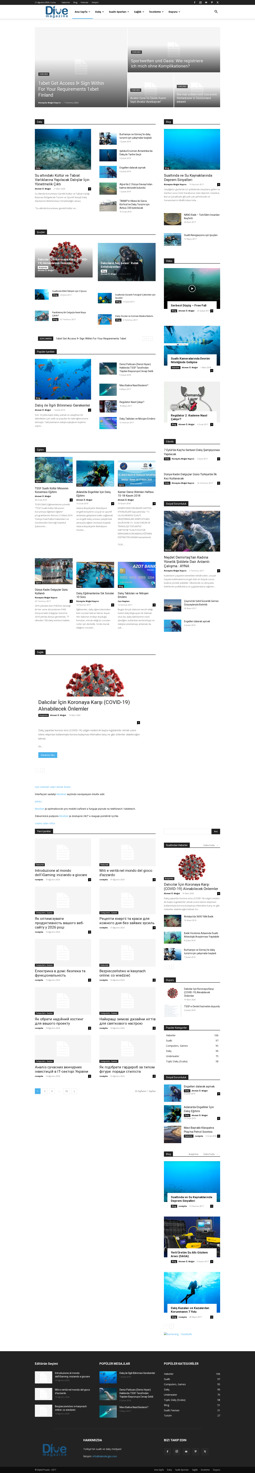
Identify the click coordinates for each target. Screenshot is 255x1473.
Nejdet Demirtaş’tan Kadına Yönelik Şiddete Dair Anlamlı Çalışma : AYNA (187, 561)
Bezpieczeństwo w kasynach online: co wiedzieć (122, 973)
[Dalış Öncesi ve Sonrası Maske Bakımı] (105, 319)
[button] (216, 12)
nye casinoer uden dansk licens (52, 786)
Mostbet (61, 794)
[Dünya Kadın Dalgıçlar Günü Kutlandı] (54, 571)
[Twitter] (217, 2)
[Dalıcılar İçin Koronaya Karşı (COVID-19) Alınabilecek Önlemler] (95, 692)
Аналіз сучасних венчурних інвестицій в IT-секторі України (61, 1069)
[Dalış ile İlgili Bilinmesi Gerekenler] (63, 379)
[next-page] (42, 771)
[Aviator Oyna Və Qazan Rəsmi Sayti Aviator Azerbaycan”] (151, 90)
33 (66, 1091)
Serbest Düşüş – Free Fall (188, 305)
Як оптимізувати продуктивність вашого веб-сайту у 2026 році (59, 923)
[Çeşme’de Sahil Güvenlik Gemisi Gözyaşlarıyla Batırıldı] (172, 605)
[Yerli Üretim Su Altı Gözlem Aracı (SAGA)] (192, 1237)
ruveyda (39, 879)
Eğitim (38, 481)
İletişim (95, 2)
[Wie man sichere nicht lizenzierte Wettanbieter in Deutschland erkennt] (197, 90)
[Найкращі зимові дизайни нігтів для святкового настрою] (127, 1001)
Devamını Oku (48, 755)
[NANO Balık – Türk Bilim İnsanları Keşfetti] (172, 219)
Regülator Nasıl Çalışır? (132, 402)
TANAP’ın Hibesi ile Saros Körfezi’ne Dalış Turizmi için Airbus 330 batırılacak (135, 204)
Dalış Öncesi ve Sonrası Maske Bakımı (134, 316)
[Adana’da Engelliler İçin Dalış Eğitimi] (95, 474)
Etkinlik (168, 550)
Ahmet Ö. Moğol (43, 188)
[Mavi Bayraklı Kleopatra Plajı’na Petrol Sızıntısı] (172, 1134)
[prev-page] (37, 771)
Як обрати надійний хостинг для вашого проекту (59, 1021)
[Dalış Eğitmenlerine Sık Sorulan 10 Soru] (95, 575)
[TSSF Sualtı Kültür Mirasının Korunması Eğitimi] (54, 470)
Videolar (84, 2)
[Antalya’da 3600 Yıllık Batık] (172, 921)
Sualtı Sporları (117, 11)
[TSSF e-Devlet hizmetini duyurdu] (172, 1011)
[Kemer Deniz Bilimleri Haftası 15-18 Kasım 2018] (137, 474)
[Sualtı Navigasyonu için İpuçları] (172, 239)
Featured (44, 74)
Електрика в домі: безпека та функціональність (60, 973)
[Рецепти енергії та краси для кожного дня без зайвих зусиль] (127, 900)
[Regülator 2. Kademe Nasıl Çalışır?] (192, 402)
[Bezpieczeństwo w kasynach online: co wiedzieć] (127, 953)
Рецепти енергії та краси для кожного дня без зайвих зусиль (127, 921)
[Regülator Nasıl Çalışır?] (108, 406)
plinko (38, 801)
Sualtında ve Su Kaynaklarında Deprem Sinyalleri (188, 177)
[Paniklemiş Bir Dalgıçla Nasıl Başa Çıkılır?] (42, 316)
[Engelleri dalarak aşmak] (108, 172)
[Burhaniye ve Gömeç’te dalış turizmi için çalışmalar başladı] (108, 139)
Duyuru (173, 11)
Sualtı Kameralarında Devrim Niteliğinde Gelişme (190, 360)
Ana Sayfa (81, 11)
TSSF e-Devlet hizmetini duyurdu (202, 1006)
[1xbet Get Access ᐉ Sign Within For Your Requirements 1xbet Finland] (81, 67)
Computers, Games (44, 912)
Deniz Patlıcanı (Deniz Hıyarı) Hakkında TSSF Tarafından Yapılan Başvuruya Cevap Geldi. (137, 368)
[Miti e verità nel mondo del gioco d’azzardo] (127, 852)
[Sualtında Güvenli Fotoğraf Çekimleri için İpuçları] (105, 298)
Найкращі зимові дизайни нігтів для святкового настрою (127, 1021)
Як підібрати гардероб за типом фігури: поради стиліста (127, 1069)
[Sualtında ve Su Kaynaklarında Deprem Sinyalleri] (192, 149)
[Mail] (206, 2)
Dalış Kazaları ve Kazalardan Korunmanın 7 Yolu (190, 1309)
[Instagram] (200, 2)
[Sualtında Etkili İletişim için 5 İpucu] (42, 294)
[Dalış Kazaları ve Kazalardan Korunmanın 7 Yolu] (192, 1292)
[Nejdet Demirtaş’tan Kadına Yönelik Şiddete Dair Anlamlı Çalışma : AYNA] (192, 531)
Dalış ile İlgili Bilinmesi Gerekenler (62, 405)
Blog (75, 2)
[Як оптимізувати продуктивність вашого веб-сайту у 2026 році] (63, 900)
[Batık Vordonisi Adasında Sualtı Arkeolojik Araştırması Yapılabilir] (172, 937)
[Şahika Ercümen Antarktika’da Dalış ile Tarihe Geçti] (108, 155)
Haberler (66, 2)
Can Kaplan (124, 601)
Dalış (98, 11)
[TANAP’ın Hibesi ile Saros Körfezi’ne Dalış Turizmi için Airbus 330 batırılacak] (108, 205)
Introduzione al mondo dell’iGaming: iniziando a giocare (61, 872)
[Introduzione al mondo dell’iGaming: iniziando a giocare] (63, 852)
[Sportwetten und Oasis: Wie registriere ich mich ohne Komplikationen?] (174, 49)
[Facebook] (194, 2)
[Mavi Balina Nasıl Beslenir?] (108, 390)
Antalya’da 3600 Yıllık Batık (198, 916)
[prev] (145, 338)
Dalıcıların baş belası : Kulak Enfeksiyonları (119, 264)
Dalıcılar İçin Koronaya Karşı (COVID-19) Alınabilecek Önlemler (63, 261)
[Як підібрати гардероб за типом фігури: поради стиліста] (127, 1049)
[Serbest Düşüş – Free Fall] (192, 288)
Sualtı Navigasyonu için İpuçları (201, 235)
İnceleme (155, 11)
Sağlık (137, 11)
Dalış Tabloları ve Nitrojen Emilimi (137, 418)
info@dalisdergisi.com (104, 1456)
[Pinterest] (211, 2)
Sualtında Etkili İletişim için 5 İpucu (69, 291)
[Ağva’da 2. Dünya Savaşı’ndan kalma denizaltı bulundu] (108, 189)
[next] (150, 338)
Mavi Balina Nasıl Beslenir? (134, 385)
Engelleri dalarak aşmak (133, 167)
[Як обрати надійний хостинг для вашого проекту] (63, 1001)
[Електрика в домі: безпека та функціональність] (63, 953)
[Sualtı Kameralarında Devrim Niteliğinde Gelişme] (192, 345)
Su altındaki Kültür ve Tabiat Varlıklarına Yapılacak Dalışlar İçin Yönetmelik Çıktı (62, 179)
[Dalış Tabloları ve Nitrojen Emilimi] (108, 423)
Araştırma (43, 267)
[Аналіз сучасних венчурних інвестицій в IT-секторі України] (63, 1049)
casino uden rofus (45, 823)
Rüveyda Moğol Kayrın (49, 102)
